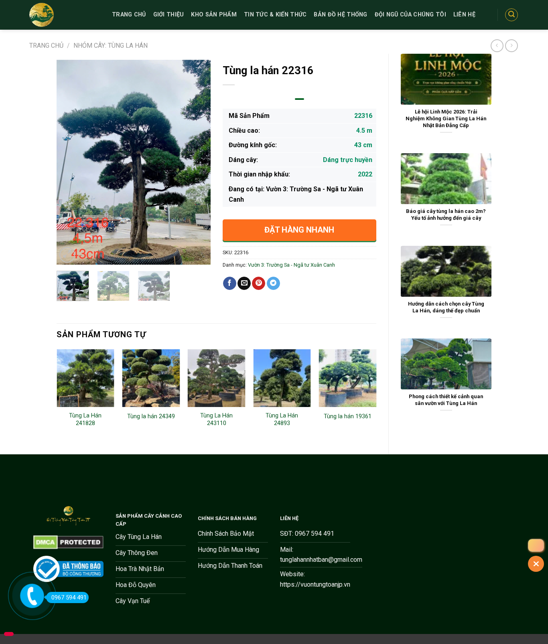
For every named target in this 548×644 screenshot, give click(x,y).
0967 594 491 (69, 597)
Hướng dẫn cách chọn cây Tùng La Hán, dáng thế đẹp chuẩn (446, 307)
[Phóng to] (67, 255)
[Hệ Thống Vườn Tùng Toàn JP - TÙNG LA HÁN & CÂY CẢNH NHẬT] (64, 15)
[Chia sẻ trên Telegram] (273, 283)
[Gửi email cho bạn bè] (244, 283)
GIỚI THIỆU (168, 14)
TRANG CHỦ (129, 14)
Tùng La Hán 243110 (216, 419)
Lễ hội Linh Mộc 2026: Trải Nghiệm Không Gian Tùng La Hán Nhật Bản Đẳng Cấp (446, 118)
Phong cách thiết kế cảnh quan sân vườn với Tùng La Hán (446, 399)
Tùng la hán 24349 (151, 416)
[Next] (197, 162)
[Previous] (70, 162)
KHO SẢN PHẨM (213, 14)
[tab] (299, 99)
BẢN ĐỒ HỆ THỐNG (340, 14)
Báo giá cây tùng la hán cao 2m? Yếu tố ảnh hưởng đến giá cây (446, 214)
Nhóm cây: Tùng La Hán (110, 45)
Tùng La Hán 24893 (282, 419)
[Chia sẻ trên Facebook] (229, 283)
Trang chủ (46, 45)
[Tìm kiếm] (511, 14)
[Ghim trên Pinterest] (258, 283)
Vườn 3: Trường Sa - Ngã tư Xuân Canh (291, 265)
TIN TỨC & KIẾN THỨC (275, 14)
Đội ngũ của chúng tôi (410, 14)
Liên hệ (464, 14)
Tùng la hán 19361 (347, 416)
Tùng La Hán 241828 (85, 419)
